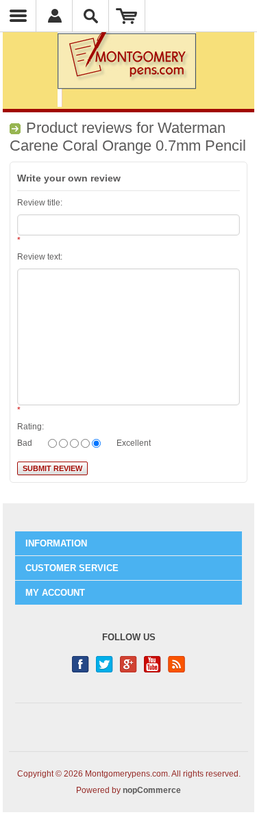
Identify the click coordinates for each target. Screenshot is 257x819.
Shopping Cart (127, 16)
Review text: (39, 257)
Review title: (39, 202)
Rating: (30, 426)
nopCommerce (152, 790)
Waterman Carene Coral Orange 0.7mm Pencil (128, 136)
